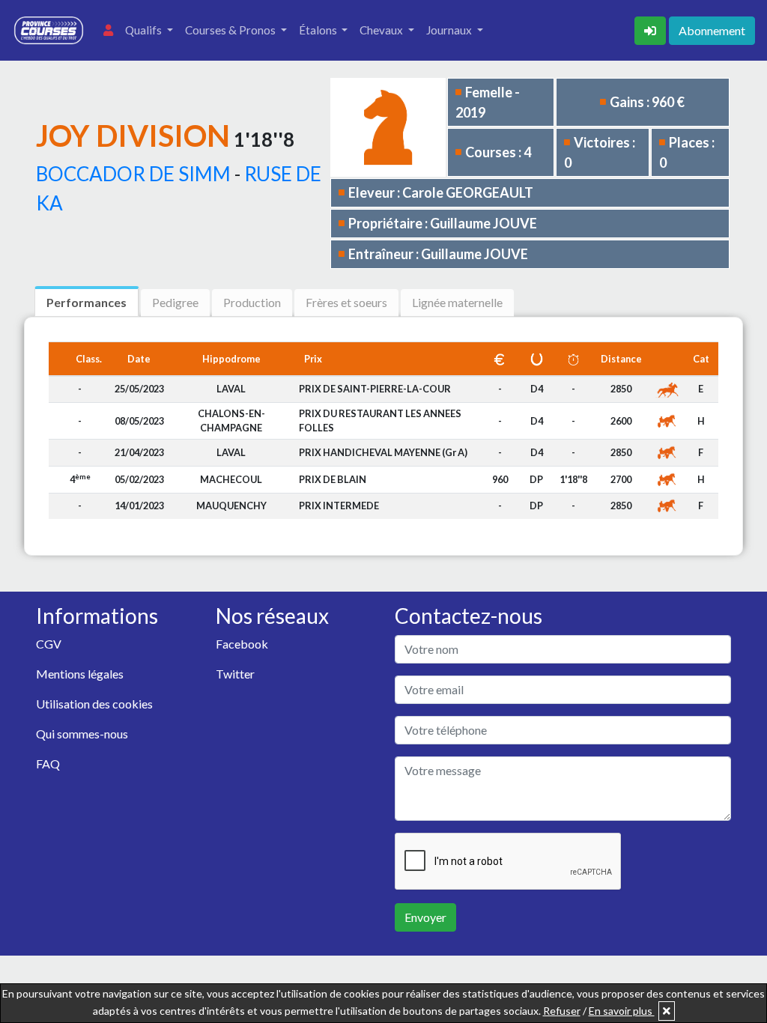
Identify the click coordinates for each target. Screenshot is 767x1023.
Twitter (235, 674)
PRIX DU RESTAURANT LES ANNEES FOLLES (380, 420)
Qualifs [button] (144, 30)
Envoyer (425, 917)
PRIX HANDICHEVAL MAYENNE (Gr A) (383, 452)
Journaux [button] (450, 30)
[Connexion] (651, 29)
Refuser (561, 1010)
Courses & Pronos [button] (231, 30)
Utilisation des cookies (94, 703)
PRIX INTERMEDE (339, 505)
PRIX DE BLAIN (332, 479)
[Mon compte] (108, 30)
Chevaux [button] (382, 30)
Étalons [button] (319, 30)
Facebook (242, 644)
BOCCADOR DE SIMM (133, 174)
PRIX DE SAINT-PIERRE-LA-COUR (375, 389)
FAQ (48, 763)
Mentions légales (80, 674)
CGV (48, 644)
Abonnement (712, 30)
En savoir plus (622, 1010)
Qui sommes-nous (82, 733)
